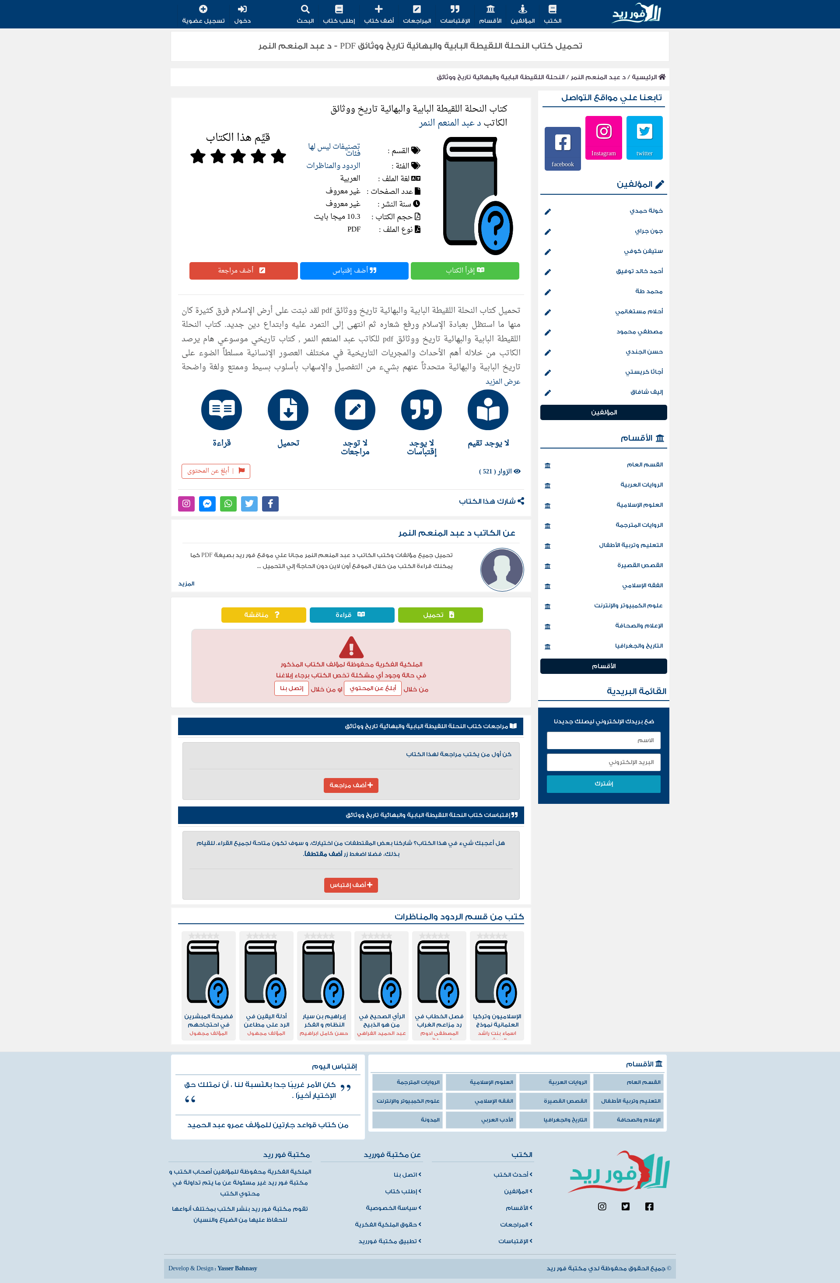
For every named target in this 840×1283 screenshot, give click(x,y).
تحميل (434, 615)
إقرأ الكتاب (461, 271)
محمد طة (649, 291)
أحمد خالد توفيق (639, 271)
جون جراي (649, 231)
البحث (305, 21)
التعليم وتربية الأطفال (631, 545)
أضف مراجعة (236, 271)
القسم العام (645, 464)
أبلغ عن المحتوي (373, 688)
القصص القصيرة (640, 565)
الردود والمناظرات (333, 166)
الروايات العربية (641, 484)
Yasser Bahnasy (237, 1268)
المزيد (186, 583)
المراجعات (417, 21)
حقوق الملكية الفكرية (386, 1224)
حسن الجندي (644, 351)
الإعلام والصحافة (639, 625)
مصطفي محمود (639, 331)
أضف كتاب (379, 21)
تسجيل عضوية (203, 21)
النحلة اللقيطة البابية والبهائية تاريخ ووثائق (500, 77)
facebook (563, 164)
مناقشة (257, 615)
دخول (242, 21)
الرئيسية (645, 77)
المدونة (430, 1120)
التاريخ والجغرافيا (639, 646)
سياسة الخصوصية (392, 1208)
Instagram (604, 153)
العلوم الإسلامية (639, 505)
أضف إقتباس (351, 271)
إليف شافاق (646, 392)
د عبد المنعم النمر (598, 77)
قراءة (344, 615)
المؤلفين (523, 21)
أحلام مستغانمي (639, 311)
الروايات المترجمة (639, 525)
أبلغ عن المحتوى (210, 471)
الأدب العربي (497, 1120)
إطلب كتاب (339, 21)
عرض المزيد (503, 382)
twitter (645, 153)
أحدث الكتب (511, 1175)
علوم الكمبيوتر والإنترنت (628, 605)
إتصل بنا (291, 688)
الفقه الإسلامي (642, 585)
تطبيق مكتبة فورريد (388, 1241)
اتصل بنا (406, 1175)
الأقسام (490, 21)
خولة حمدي (646, 211)
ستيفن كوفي (643, 251)
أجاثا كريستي (644, 372)
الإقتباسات (455, 21)
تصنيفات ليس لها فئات (334, 150)
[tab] (484, 418)
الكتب (552, 21)
